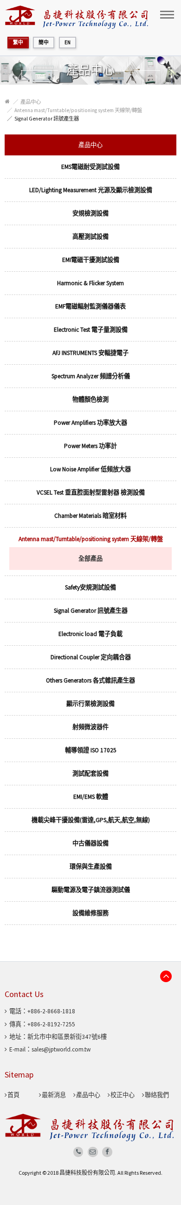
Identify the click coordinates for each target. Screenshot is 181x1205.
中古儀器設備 (90, 843)
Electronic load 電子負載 (90, 634)
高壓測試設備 (90, 237)
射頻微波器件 (90, 727)
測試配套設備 (90, 773)
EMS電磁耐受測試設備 (90, 167)
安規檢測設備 (90, 213)
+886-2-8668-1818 (51, 1011)
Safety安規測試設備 (90, 587)
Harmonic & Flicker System (90, 283)
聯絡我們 (157, 1095)
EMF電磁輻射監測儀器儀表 (90, 306)
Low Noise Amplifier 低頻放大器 (90, 469)
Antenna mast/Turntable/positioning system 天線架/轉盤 (78, 110)
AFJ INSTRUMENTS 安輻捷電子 (90, 353)
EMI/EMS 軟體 (90, 797)
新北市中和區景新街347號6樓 (67, 1037)
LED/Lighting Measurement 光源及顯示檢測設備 (90, 190)
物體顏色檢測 (90, 399)
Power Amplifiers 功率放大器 (90, 423)
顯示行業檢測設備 (90, 704)
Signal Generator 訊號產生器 (46, 118)
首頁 (13, 1095)
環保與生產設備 (91, 866)
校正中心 (122, 1095)
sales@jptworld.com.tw (61, 1049)
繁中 (18, 42)
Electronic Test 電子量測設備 (91, 330)
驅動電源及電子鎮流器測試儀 (91, 890)
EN (68, 42)
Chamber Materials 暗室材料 (90, 516)
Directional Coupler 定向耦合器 (91, 657)
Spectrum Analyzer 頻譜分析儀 (91, 376)
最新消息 (54, 1095)
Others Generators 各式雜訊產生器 (90, 680)
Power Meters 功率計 (90, 446)
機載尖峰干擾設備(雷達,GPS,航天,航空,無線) (91, 820)
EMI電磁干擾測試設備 (90, 260)
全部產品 (90, 558)
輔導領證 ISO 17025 (90, 750)
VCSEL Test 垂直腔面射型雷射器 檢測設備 (91, 492)
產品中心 (30, 102)
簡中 (44, 42)
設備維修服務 (90, 913)
